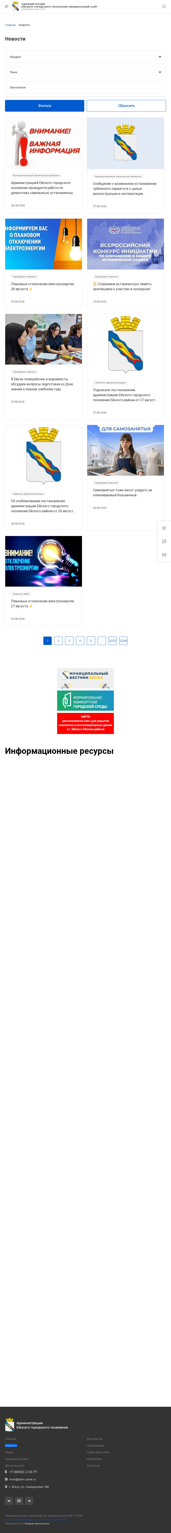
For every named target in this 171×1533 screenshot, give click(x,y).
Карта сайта (59, 1519)
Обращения (95, 1445)
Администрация (16, 1458)
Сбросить (126, 106)
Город (9, 1452)
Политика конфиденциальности (28, 1519)
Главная (10, 1438)
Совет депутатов (98, 1452)
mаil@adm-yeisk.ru (22, 1479)
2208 (123, 641)
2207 (112, 641)
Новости (11, 1445)
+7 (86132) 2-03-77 (23, 1472)
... (102, 641)
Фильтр (44, 106)
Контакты (93, 1465)
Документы (95, 1438)
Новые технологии (37, 1523)
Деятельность (14, 1465)
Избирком (94, 1458)
